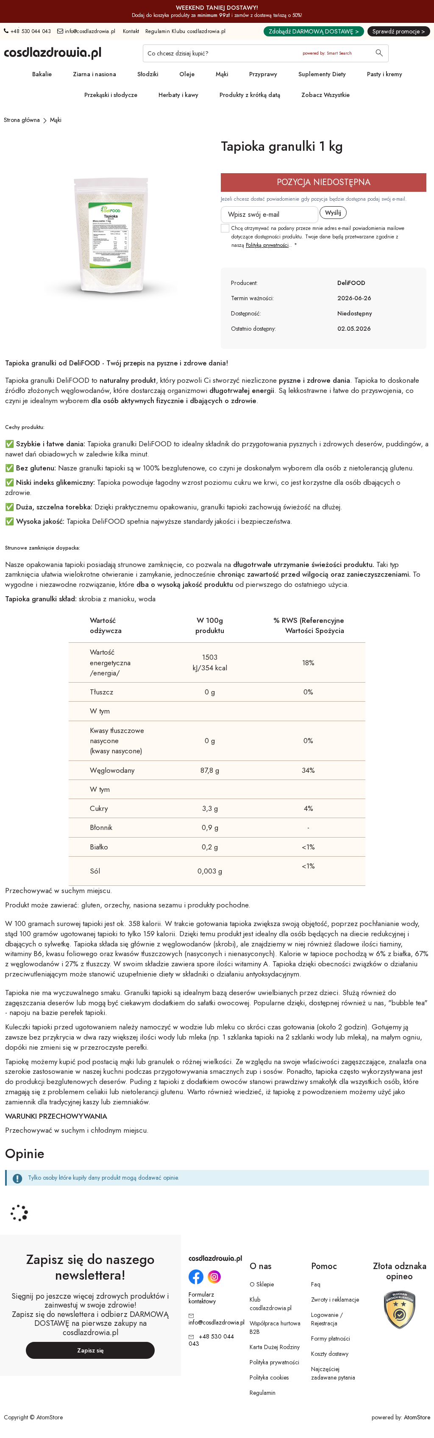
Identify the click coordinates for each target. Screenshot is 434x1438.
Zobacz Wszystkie (325, 95)
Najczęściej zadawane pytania (333, 1373)
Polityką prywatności (267, 245)
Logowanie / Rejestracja (327, 1319)
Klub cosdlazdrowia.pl (271, 1303)
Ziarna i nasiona (94, 74)
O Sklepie (262, 1284)
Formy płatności (330, 1338)
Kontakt (131, 31)
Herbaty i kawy (178, 95)
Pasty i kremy (384, 74)
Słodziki (147, 74)
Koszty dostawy (329, 1354)
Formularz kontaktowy (202, 1298)
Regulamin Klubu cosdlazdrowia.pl (185, 31)
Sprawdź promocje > (399, 31)
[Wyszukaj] (379, 54)
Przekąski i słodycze (110, 95)
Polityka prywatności (274, 1362)
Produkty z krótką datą (250, 95)
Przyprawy (263, 74)
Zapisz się (90, 1350)
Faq (315, 1284)
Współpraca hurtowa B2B (275, 1327)
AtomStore (417, 1417)
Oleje (187, 74)
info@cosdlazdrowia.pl (89, 31)
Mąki (222, 74)
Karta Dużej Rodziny (275, 1347)
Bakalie (42, 74)
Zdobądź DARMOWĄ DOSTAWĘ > (314, 31)
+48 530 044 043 (29, 31)
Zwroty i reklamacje (335, 1299)
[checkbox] (225, 228)
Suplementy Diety (322, 74)
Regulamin (262, 1392)
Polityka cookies (269, 1377)
